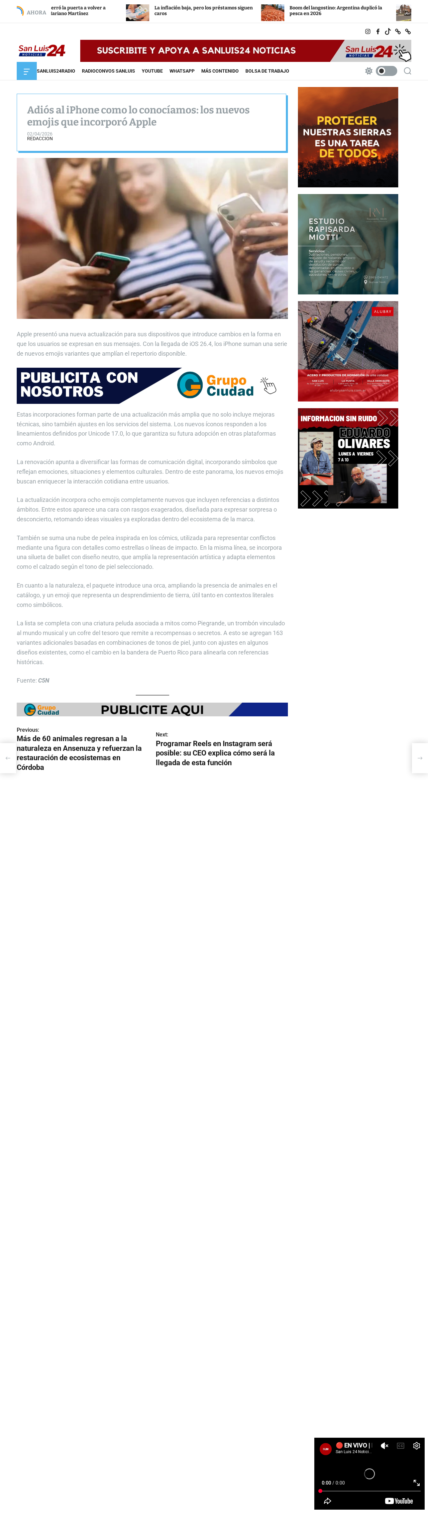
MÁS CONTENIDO (220, 71)
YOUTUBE (152, 71)
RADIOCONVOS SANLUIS (108, 71)
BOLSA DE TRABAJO (267, 71)
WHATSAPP (182, 71)
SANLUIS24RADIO (56, 71)
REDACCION (40, 138)
